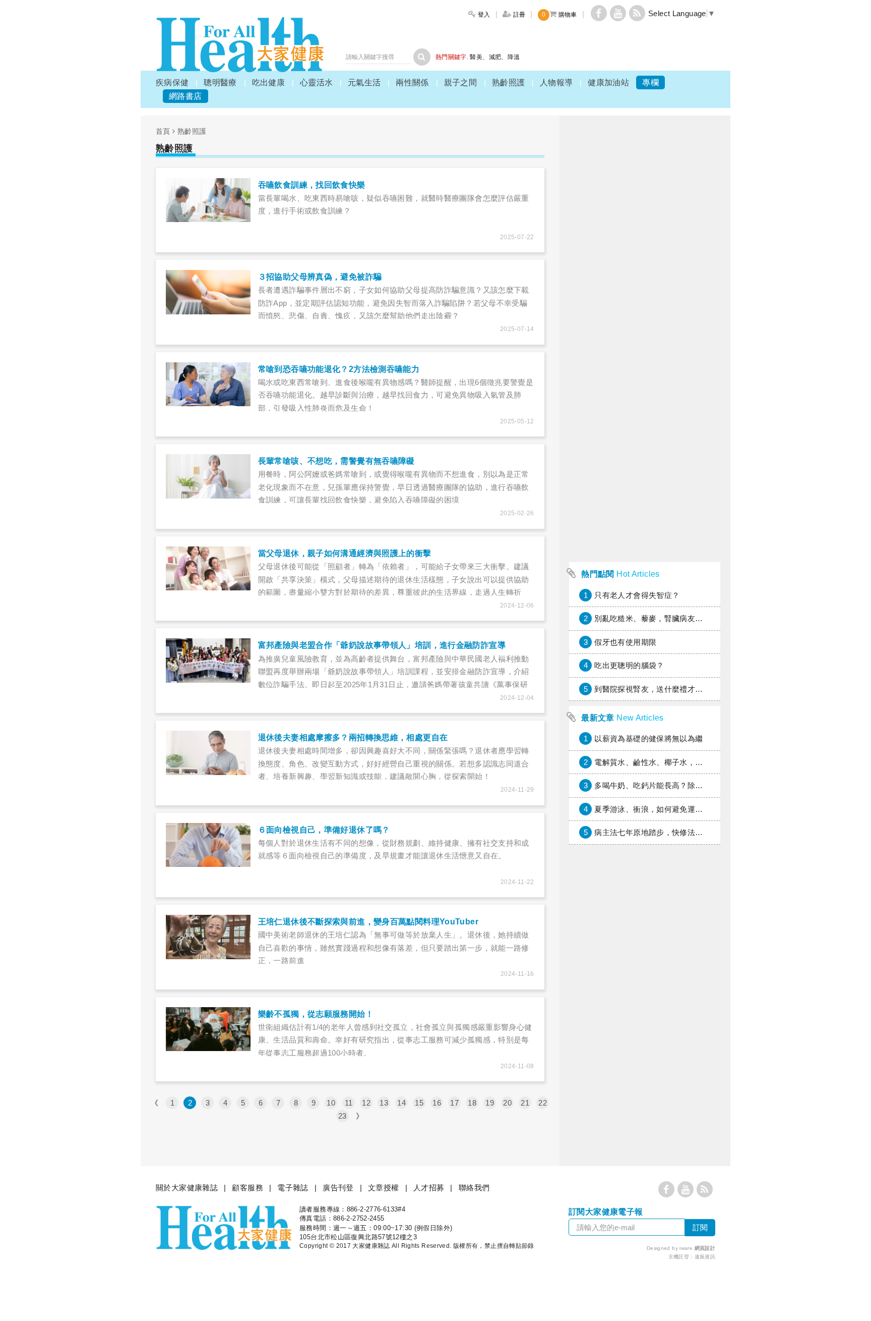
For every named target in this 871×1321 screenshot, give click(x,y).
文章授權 (383, 1187)
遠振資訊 (705, 1256)
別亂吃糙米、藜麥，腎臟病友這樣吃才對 (664, 618)
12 (366, 1102)
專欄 (650, 82)
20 (507, 1102)
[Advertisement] (644, 405)
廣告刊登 (338, 1187)
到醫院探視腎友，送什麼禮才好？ (652, 689)
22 (542, 1102)
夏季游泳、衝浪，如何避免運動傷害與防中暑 (672, 809)
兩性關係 (412, 82)
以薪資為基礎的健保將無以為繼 (648, 738)
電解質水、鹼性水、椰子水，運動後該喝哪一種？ (679, 762)
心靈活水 (316, 82)
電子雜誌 (292, 1187)
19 (489, 1102)
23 (342, 1116)
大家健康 (240, 44)
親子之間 (460, 82)
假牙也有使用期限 (625, 642)
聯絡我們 (474, 1187)
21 (525, 1102)
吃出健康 (268, 82)
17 (454, 1102)
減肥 (495, 57)
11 (349, 1102)
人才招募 (429, 1187)
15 (419, 1102)
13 (384, 1102)
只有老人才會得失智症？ (636, 595)
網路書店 (185, 96)
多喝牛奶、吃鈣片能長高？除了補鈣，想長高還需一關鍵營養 (698, 785)
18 (472, 1102)
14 (401, 1102)
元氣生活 (364, 82)
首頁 (163, 131)
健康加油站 (608, 82)
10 (331, 1102)
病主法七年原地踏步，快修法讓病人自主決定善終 (679, 832)
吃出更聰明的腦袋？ (629, 665)
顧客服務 (247, 1187)
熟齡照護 (508, 82)
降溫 (514, 57)
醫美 (476, 57)
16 (436, 1102)
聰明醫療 (220, 82)
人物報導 (556, 82)
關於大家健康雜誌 (187, 1187)
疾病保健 (172, 82)
